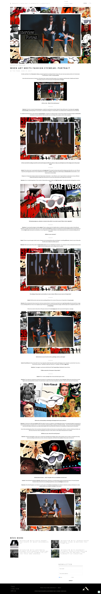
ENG (61, 577)
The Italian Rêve (69, 3)
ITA (72, 577)
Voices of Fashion (17, 65)
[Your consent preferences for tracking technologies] (99, 592)
